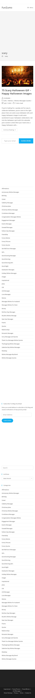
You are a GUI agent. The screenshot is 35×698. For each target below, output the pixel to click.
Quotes (4, 326)
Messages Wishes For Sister (10, 305)
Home (5, 693)
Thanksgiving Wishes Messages (11, 344)
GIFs (5, 101)
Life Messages (6, 291)
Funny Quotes (6, 245)
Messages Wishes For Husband (11, 301)
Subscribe (26, 141)
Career (4, 199)
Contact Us (28, 693)
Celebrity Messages (7, 203)
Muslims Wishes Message (9, 315)
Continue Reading (10, 130)
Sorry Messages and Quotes (10, 337)
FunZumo (7, 7)
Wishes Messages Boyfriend (10, 354)
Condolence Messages (8, 213)
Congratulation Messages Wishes (11, 217)
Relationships (6, 330)
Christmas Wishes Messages (10, 210)
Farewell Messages (7, 227)
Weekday (4, 351)
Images (4, 277)
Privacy (16, 693)
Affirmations (5, 188)
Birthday (4, 195)
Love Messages (6, 294)
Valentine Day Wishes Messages (11, 347)
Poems (4, 322)
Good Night (5, 266)
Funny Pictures (6, 241)
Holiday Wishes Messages (9, 273)
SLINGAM (7, 98)
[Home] (2, 56)
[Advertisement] (17, 33)
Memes (10, 101)
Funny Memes (6, 238)
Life (3, 287)
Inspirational (5, 280)
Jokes (3, 284)
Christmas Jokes (6, 206)
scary (6, 56)
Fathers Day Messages (8, 231)
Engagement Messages (8, 220)
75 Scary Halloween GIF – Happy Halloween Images (17, 92)
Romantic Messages (7, 333)
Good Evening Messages (9, 255)
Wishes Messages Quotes (22, 101)
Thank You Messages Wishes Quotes (12, 340)
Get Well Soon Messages (9, 248)
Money (4, 308)
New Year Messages (7, 319)
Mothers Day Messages (8, 312)
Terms (21, 693)
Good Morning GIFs (7, 263)
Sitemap (9, 693)
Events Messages (7, 224)
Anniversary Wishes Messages (10, 192)
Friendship (5, 234)
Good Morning (6, 259)
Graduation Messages (8, 270)
